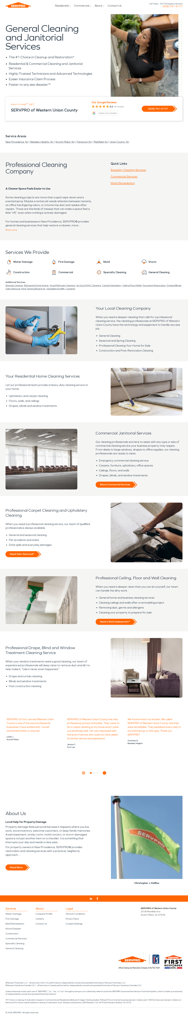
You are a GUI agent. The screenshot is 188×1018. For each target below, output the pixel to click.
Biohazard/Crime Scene (36, 285)
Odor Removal (13, 288)
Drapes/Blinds (174, 285)
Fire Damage (12, 918)
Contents (70, 288)
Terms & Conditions (75, 914)
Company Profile (44, 914)
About (98, 5)
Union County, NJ (119, 141)
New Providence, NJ (17, 141)
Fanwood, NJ (84, 141)
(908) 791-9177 (172, 6)
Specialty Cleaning (15, 943)
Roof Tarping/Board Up (33, 288)
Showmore (11, 230)
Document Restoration (154, 285)
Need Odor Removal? (22, 554)
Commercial (81, 5)
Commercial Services (124, 176)
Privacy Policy (72, 918)
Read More (16, 867)
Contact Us (115, 5)
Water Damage (13, 914)
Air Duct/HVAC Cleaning (88, 285)
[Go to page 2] (94, 772)
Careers (40, 918)
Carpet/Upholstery (111, 285)
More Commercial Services (115, 484)
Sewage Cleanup (14, 285)
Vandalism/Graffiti (55, 288)
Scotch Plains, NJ (65, 141)
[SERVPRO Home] (18, 5)
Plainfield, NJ (101, 141)
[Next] (104, 772)
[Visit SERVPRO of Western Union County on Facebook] (97, 898)
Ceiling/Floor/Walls (131, 285)
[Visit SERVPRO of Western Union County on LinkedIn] (91, 898)
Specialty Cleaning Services (128, 170)
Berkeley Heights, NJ (41, 141)
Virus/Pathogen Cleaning (62, 285)
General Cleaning (14, 948)
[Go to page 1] (90, 772)
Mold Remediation (123, 183)
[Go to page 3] (97, 772)
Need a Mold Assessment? (115, 621)
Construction (12, 933)
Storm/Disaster (13, 928)
